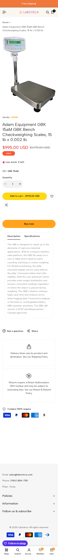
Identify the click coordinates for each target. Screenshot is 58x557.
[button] (52, 196)
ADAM (14, 117)
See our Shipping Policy (35, 356)
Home (5, 22)
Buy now (29, 223)
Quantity (7, 177)
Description (13, 236)
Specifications (32, 236)
